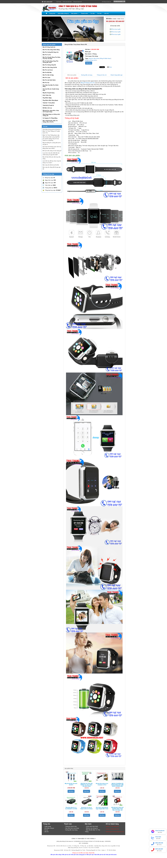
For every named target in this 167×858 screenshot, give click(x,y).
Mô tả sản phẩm (71, 75)
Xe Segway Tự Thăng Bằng (50, 118)
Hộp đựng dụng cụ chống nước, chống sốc (51, 115)
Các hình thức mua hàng (72, 828)
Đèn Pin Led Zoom (48, 70)
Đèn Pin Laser (46, 77)
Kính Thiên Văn (47, 95)
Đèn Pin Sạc (46, 82)
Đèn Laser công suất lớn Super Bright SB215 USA (102, 808)
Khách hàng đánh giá (116, 75)
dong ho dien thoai (94, 58)
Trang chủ (52, 13)
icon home (46, 13)
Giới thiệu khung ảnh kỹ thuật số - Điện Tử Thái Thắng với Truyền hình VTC (52, 131)
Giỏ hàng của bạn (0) (106, 1)
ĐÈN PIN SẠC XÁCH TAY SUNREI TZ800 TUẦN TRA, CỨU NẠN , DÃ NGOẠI (117, 809)
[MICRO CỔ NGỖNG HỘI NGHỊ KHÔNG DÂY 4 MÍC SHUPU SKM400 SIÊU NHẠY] (117, 776)
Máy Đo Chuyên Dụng (48, 92)
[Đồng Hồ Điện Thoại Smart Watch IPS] (75, 56)
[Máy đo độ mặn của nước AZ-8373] (71, 776)
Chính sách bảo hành (67, 1)
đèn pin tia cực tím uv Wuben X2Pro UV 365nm (86, 808)
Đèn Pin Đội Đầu (47, 72)
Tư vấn (92, 13)
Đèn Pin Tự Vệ (47, 54)
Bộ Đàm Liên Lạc (47, 108)
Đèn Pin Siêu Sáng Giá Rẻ (50, 67)
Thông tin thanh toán (77, 1)
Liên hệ (106, 13)
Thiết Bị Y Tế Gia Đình (49, 103)
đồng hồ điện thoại (105, 58)
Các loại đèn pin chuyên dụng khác (51, 89)
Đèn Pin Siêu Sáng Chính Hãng (51, 49)
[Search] (124, 1)
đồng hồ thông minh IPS (88, 82)
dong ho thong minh (90, 60)
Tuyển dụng (58, 1)
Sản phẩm (74, 13)
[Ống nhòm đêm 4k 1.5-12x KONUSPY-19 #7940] (71, 800)
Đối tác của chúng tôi (92, 828)
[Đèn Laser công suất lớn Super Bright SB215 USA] (102, 800)
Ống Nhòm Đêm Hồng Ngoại (50, 100)
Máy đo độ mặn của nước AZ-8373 (71, 784)
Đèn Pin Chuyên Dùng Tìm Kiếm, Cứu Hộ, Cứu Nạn (52, 58)
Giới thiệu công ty (63, 13)
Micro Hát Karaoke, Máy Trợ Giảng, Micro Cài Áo (50, 121)
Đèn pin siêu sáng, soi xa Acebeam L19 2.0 (102, 784)
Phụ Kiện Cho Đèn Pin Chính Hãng (50, 85)
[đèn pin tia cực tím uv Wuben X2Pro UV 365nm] (86, 800)
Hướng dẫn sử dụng (86, 75)
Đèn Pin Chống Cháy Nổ (49, 65)
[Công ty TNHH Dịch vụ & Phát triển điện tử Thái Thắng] (83, 7)
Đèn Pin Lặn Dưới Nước (49, 80)
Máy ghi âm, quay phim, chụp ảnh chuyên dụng (51, 111)
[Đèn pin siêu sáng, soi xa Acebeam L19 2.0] (102, 776)
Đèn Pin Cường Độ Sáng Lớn (51, 52)
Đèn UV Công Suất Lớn (49, 47)
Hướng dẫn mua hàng (71, 830)
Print (110, 67)
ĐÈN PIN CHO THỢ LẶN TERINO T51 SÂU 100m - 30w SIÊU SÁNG (86, 785)
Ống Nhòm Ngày (47, 97)
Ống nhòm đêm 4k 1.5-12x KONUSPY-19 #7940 (71, 808)
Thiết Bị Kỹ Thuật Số (48, 105)
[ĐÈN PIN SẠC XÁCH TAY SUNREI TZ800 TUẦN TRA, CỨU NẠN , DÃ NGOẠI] (117, 800)
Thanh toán (84, 13)
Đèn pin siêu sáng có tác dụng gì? (52, 150)
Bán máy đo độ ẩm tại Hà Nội (51, 165)
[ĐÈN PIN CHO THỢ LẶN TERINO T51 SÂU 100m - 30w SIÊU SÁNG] (86, 776)
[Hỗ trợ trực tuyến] (115, 29)
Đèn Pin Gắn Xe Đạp (48, 75)
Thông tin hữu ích (102, 75)
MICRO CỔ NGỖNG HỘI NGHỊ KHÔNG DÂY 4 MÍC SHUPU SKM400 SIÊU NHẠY (117, 785)
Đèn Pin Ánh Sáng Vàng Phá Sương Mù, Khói (50, 61)
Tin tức (99, 13)
